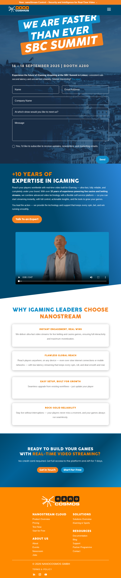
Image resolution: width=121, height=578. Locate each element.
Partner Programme (82, 547)
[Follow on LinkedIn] (34, 574)
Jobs (34, 555)
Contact (76, 551)
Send (102, 159)
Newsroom (37, 551)
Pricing (35, 523)
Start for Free (38, 530)
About (35, 543)
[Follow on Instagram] (39, 574)
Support (76, 543)
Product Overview (41, 519)
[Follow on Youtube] (45, 574)
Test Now (36, 527)
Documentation (80, 535)
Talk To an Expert (27, 219)
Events (35, 547)
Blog (75, 539)
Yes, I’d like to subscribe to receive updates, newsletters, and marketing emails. (57, 146)
